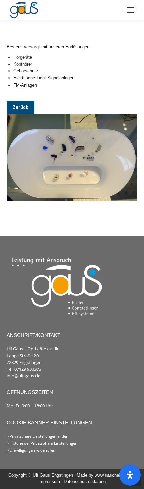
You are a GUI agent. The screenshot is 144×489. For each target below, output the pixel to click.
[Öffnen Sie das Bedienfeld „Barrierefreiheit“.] (130, 475)
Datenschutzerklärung (85, 481)
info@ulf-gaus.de (23, 376)
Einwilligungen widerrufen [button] (32, 450)
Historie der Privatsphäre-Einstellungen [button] (43, 443)
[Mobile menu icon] (130, 10)
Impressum (49, 481)
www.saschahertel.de (115, 475)
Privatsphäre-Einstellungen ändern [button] (40, 436)
